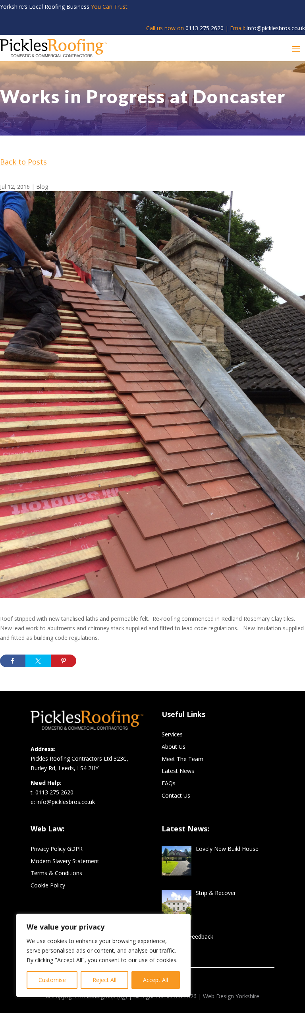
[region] (103, 955)
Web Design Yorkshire (231, 996)
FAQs (169, 783)
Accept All (155, 980)
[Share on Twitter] (38, 661)
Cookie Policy (48, 885)
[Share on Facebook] (12, 661)
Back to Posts (23, 162)
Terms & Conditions (56, 873)
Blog (42, 186)
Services (172, 734)
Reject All (104, 980)
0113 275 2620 (204, 28)
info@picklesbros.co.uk (276, 28)
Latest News (178, 771)
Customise (52, 980)
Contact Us (176, 795)
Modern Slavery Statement (65, 861)
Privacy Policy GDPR (57, 848)
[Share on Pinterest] (63, 661)
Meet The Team (182, 759)
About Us (173, 746)
